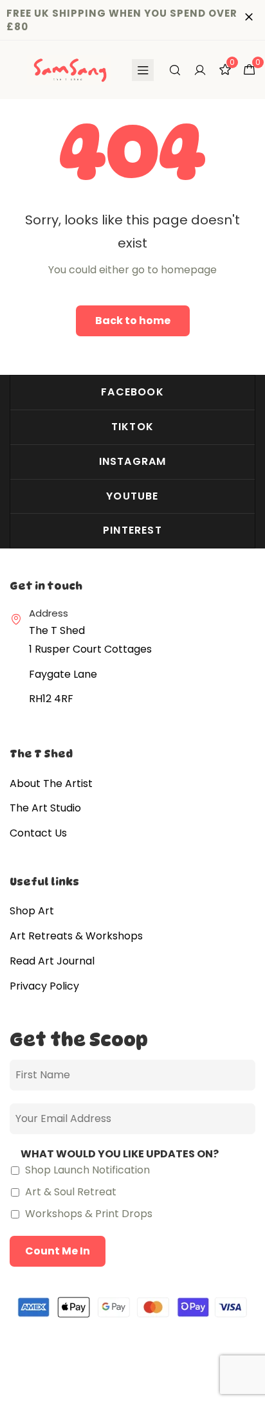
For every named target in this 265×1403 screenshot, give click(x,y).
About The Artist (51, 783)
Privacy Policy (44, 986)
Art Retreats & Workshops (76, 935)
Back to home (132, 320)
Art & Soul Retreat (69, 1191)
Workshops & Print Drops (87, 1213)
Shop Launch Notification (86, 1170)
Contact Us (38, 833)
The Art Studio (45, 808)
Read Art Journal (52, 961)
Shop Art (32, 910)
